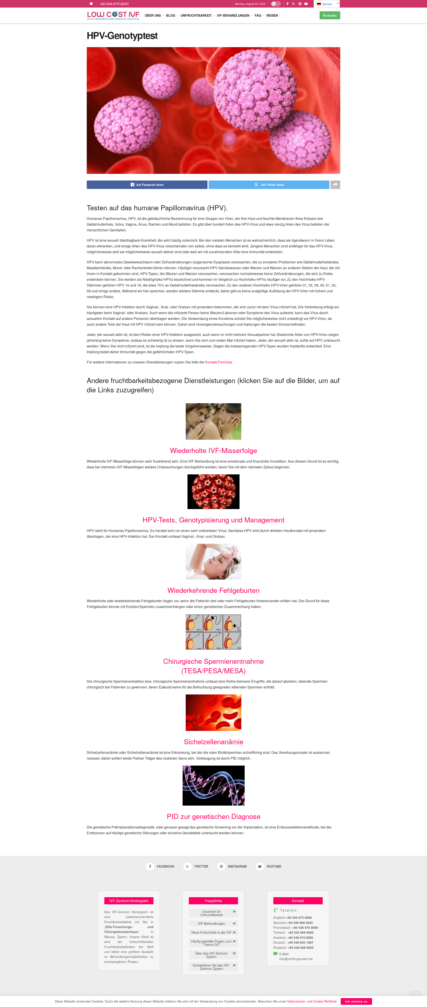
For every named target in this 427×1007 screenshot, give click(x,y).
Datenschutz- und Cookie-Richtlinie (312, 1001)
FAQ (258, 15)
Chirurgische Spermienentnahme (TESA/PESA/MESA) (213, 665)
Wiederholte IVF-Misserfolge (213, 450)
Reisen (272, 15)
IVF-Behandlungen (233, 15)
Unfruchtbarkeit (196, 15)
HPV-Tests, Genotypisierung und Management (213, 519)
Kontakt (330, 15)
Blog (170, 15)
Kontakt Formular (218, 362)
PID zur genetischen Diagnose (213, 816)
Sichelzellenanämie (213, 741)
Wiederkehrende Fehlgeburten (213, 590)
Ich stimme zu (356, 1001)
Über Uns (153, 15)
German (327, 4)
